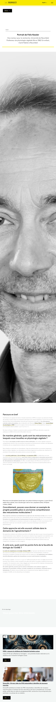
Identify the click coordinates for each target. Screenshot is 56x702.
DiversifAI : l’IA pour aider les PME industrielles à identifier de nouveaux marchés (25, 684)
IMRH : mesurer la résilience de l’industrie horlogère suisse (21, 651)
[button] (38, 3)
